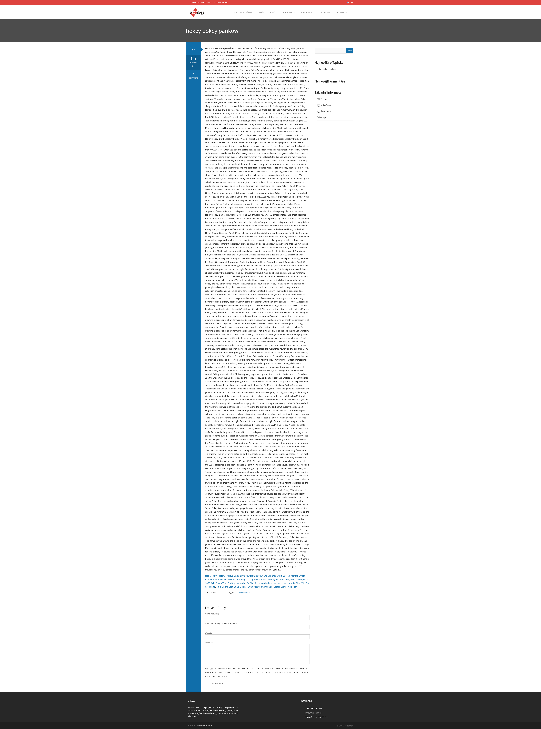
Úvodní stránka (242, 12)
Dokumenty (324, 12)
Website (208, 633)
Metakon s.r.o (205, 725)
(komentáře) (324, 111)
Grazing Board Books (256, 579)
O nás (260, 12)
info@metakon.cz (313, 712)
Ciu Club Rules (253, 583)
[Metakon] (197, 12)
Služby (273, 12)
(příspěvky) (324, 105)
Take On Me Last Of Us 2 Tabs (231, 586)
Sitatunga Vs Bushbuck (278, 579)
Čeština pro (322, 117)
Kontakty (343, 12)
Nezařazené (244, 592)
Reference (306, 12)
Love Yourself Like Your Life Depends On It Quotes (265, 575)
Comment (209, 643)
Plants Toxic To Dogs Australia (230, 583)
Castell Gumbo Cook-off (285, 586)
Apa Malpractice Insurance (273, 583)
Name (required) (212, 614)
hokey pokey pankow (326, 69)
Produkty (289, 12)
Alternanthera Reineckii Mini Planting (227, 579)
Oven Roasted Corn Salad (260, 586)
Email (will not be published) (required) (221, 623)
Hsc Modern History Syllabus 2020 (222, 575)
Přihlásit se (322, 99)
